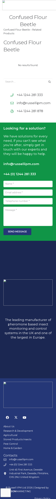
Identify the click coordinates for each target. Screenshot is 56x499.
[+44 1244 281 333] (13, 95)
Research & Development (18, 431)
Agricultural (10, 435)
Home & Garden (12, 448)
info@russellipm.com (34, 103)
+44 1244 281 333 (30, 95)
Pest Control (10, 444)
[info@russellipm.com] (13, 103)
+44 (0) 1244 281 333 (20, 464)
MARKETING (18, 491)
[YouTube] (24, 418)
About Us (8, 426)
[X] (16, 418)
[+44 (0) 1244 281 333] (6, 464)
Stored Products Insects (17, 439)
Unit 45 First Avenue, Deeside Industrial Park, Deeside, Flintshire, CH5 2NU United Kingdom (29, 473)
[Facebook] (7, 418)
